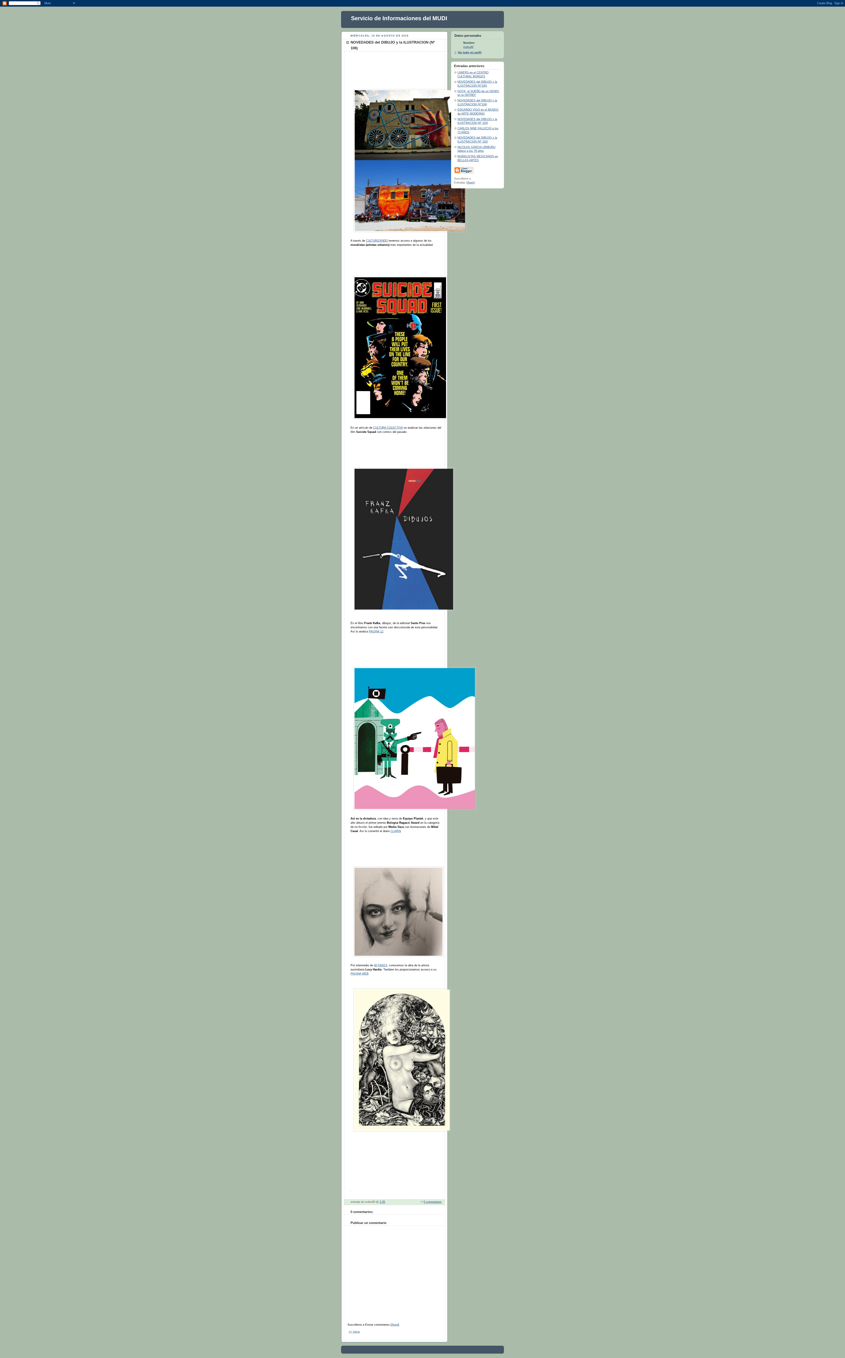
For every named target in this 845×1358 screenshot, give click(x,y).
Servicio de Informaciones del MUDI (399, 18)
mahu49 (468, 47)
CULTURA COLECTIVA (388, 427)
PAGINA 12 (376, 631)
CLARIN (396, 831)
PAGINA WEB (360, 973)
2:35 (382, 1202)
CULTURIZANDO (377, 240)
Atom (394, 1324)
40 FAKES (380, 965)
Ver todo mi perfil (469, 52)
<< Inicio (354, 1331)
